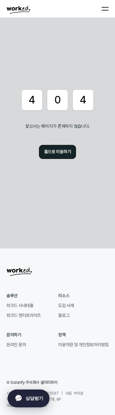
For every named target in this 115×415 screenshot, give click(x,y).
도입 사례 (66, 305)
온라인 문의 (16, 344)
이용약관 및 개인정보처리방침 (83, 344)
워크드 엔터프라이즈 (23, 315)
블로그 (63, 315)
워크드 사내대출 (20, 305)
